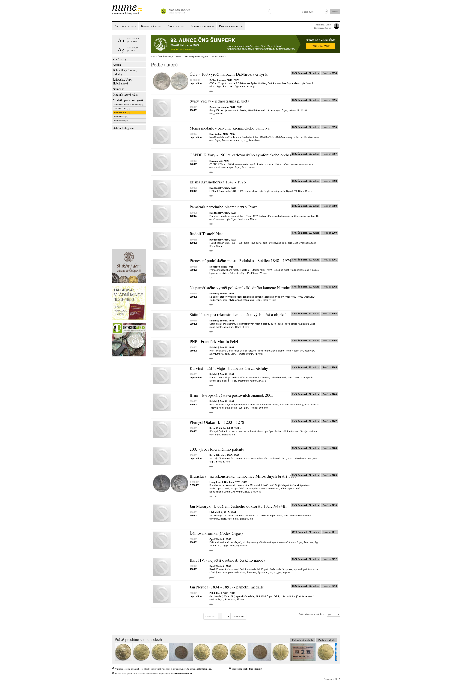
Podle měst (121, 116)
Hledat (335, 11)
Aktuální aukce (125, 26)
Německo (118, 89)
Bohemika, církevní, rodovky (125, 72)
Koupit (202, 26)
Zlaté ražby (119, 59)
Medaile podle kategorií (128, 100)
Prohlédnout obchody (302, 639)
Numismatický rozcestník (125, 13)
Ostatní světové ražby (125, 94)
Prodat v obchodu (326, 639)
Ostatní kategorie (123, 128)
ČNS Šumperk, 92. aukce (169, 56)
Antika (117, 65)
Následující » (238, 616)
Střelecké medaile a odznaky (129, 104)
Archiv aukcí (176, 26)
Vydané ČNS (122, 108)
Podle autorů (122, 112)
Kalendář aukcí (151, 26)
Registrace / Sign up (322, 27)
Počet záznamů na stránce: (312, 614)
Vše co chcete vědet (179, 11)
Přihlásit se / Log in (323, 24)
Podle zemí (121, 120)
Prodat (231, 26)
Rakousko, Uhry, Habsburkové (122, 81)
